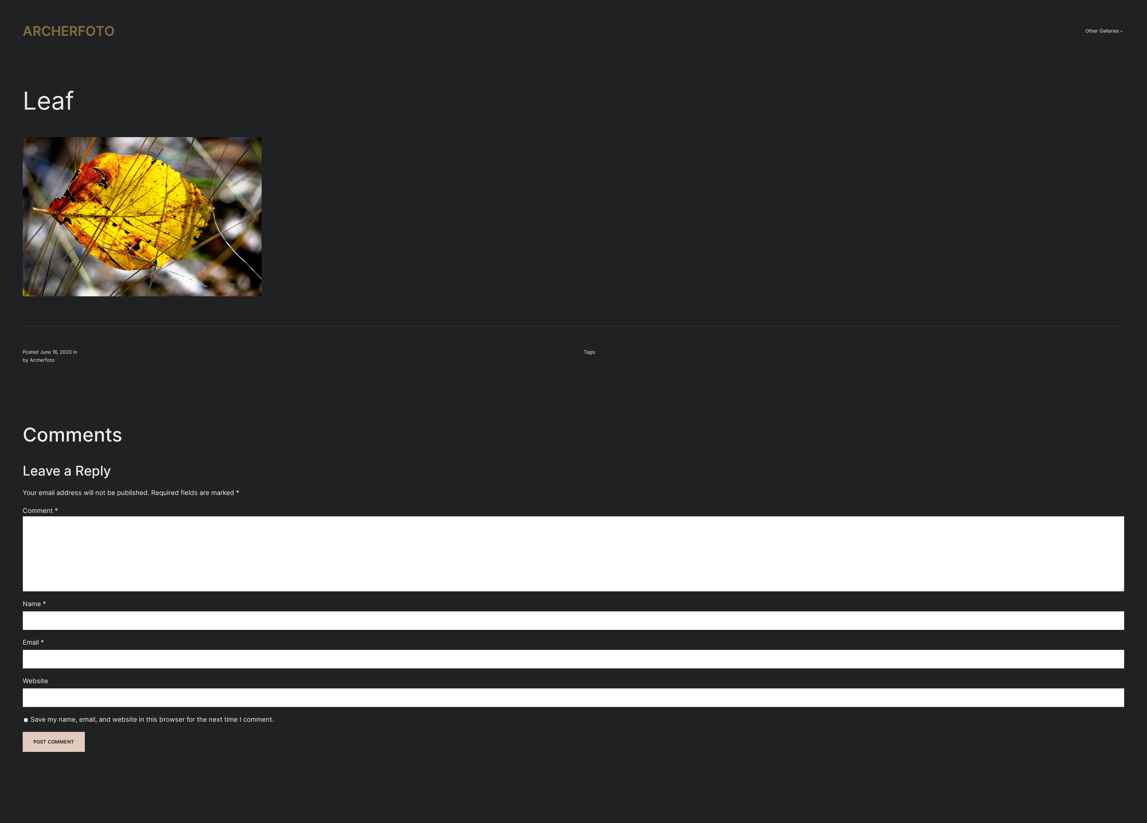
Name (34, 604)
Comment (40, 510)
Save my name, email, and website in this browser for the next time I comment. (152, 719)
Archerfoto (69, 31)
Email (33, 642)
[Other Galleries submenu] (1121, 31)
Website (35, 681)
